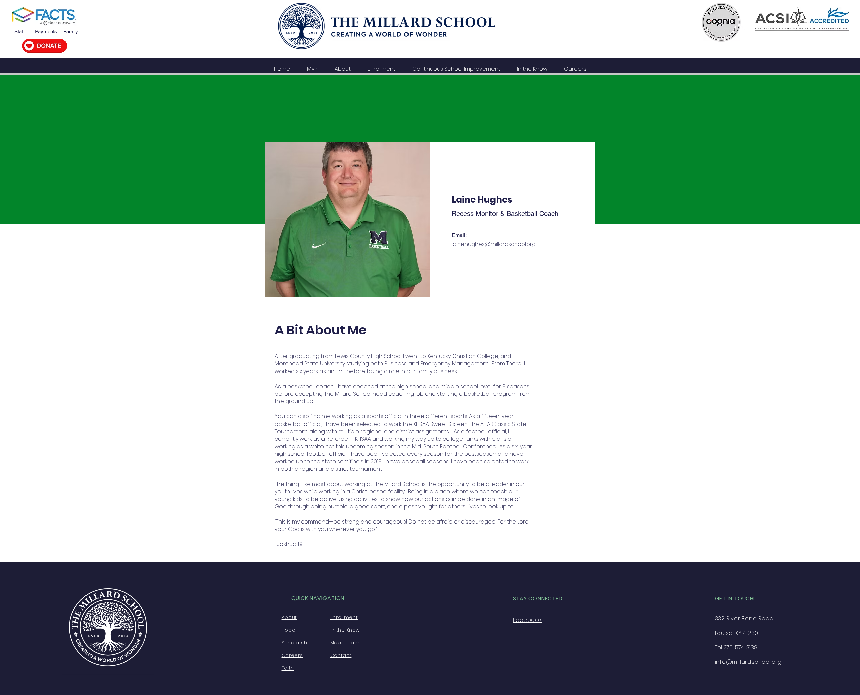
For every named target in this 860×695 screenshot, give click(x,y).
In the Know (345, 630)
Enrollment (344, 617)
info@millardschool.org (748, 662)
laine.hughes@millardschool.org (494, 244)
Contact (341, 655)
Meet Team (345, 642)
